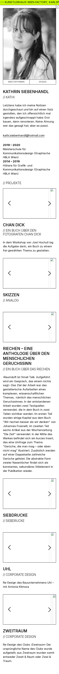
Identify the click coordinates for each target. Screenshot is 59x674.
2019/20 (43, 82)
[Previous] (10, 203)
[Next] (48, 203)
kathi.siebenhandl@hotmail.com (24, 135)
